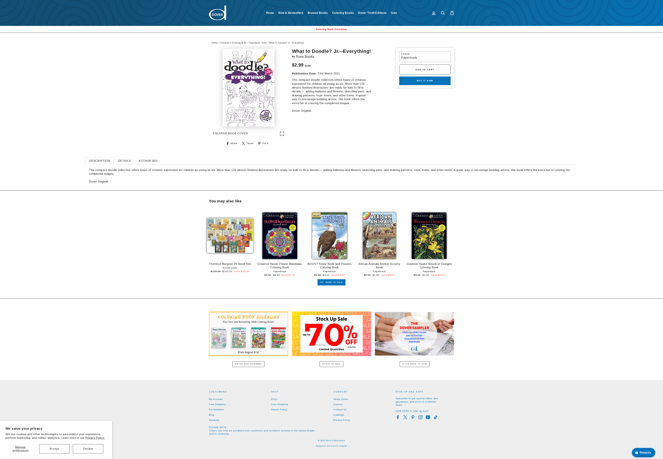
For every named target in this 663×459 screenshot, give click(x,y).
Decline (88, 448)
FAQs (274, 399)
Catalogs (338, 415)
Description (99, 160)
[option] (331, 29)
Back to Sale (334, 282)
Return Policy (279, 409)
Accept (54, 448)
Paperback (254, 43)
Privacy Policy (341, 420)
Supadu (343, 446)
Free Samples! (217, 404)
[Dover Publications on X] (405, 417)
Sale (394, 12)
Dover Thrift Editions (372, 12)
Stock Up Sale (331, 364)
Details (124, 160)
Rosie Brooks (305, 56)
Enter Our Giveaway (248, 364)
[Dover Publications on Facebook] (398, 417)
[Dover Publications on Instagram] (420, 417)
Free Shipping (279, 404)
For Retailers (216, 409)
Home (270, 12)
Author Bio (148, 160)
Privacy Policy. (95, 437)
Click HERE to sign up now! (412, 411)
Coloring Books (343, 12)
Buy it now (425, 80)
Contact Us (340, 409)
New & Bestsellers (290, 12)
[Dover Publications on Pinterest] (413, 417)
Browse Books (318, 12)
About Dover (340, 399)
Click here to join (414, 364)
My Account (216, 399)
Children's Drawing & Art (233, 43)
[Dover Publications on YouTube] (428, 417)
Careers (338, 404)
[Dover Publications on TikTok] (436, 417)
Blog (211, 415)
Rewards (214, 420)
